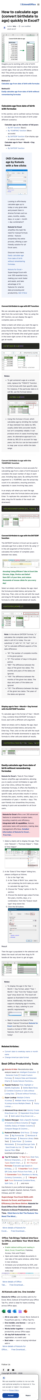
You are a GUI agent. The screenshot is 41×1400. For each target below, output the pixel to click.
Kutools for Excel (14, 269)
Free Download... (18, 1231)
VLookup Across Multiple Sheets (18, 1103)
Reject (28, 1395)
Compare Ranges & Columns (16, 1129)
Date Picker (16, 1141)
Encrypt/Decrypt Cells (26, 1144)
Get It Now (22, 293)
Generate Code (12, 1075)
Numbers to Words (30, 1174)
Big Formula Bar (18, 1135)
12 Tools (24, 1157)
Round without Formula (26, 1094)
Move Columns (22, 1123)
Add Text (34, 1157)
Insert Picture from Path (22, 1172)
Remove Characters (12, 1160)
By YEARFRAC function (17, 131)
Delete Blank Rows (30, 1088)
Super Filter (29, 1147)
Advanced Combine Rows (24, 1180)
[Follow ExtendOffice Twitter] (8, 1370)
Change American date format (17, 1057)
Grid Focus (25, 1133)
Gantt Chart (15, 1163)
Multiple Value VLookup (24, 1100)
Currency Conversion (13, 1177)
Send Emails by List (13, 1147)
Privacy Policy (14, 1390)
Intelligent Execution (28, 1072)
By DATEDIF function (16, 136)
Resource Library (26, 1138)
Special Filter (10, 1150)
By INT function (14, 128)
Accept (10, 1395)
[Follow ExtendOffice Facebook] (3, 1370)
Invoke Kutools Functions (22, 1081)
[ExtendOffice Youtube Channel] (13, 1370)
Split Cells (9, 1183)
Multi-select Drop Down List (22, 1116)
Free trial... (7, 835)
